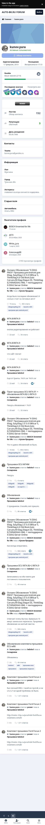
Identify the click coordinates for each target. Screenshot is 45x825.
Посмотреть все (34, 87)
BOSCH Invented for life (19, 226)
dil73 (11, 235)
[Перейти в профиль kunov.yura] (3, 271)
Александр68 (15, 252)
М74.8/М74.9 (13, 318)
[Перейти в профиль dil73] (5, 235)
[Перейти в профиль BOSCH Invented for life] (5, 227)
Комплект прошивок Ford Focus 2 (24, 676)
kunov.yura (14, 288)
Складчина (12, 400)
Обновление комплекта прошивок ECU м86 (24, 645)
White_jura (14, 243)
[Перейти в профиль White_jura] (5, 244)
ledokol (30, 321)
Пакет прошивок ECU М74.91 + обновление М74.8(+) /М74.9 (22, 393)
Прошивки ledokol (15, 324)
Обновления (13, 495)
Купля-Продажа (26, 291)
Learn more (5, 4)
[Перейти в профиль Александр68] (5, 253)
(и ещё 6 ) (21, 487)
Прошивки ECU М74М (18, 464)
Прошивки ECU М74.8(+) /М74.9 (23, 565)
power (30, 680)
